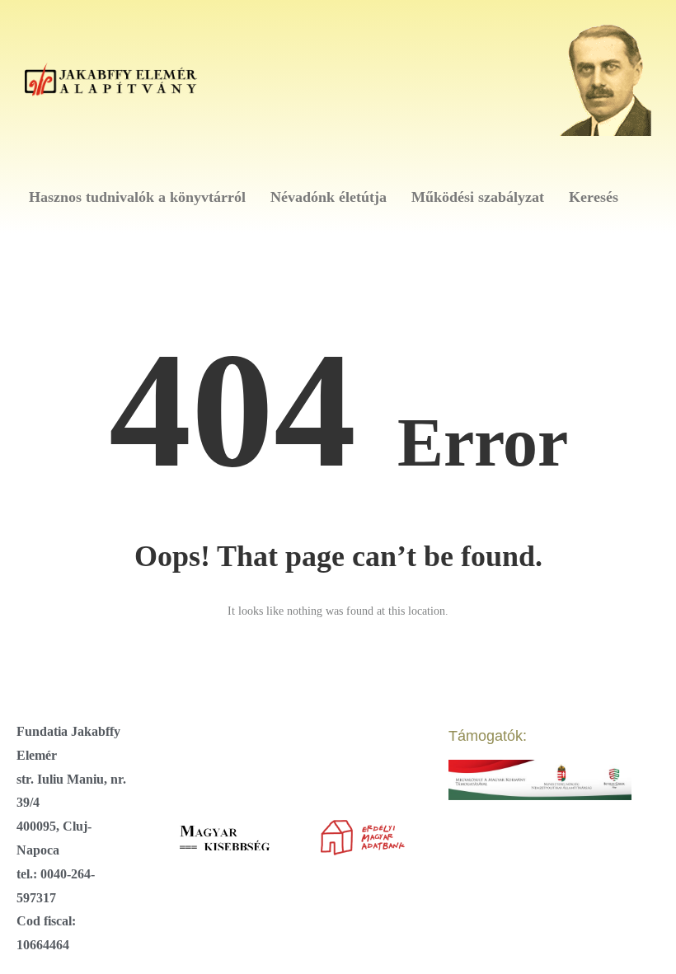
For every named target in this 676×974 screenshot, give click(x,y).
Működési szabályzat (477, 197)
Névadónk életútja (328, 197)
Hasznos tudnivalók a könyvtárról (137, 197)
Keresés (593, 197)
